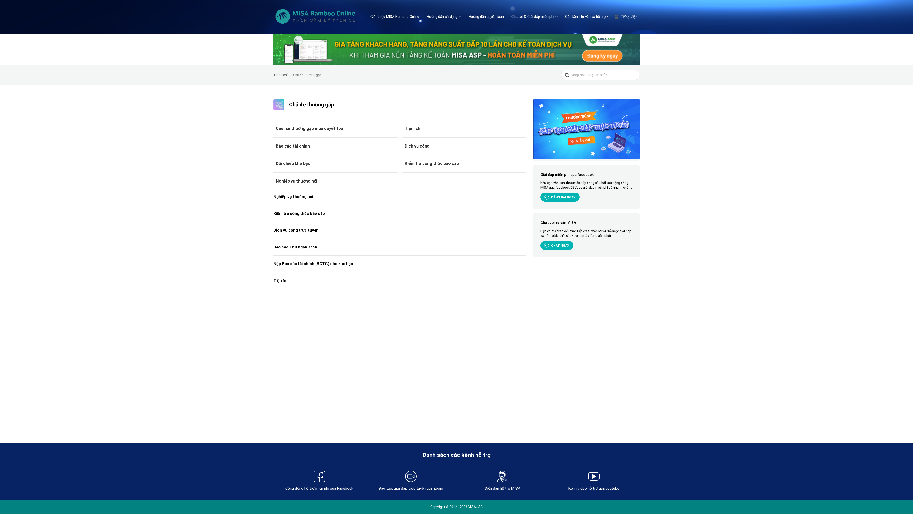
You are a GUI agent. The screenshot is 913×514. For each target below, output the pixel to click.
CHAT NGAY (560, 245)
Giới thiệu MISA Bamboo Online (394, 17)
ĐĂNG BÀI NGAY (563, 197)
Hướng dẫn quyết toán (486, 17)
